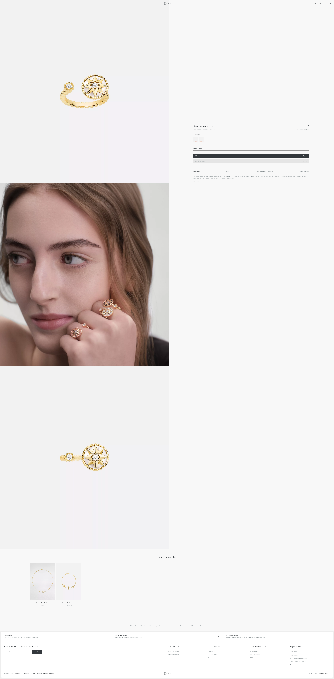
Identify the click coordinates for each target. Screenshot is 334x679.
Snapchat (39, 673)
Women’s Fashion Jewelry (177, 625)
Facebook (26, 673)
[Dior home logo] (167, 3)
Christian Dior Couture (173, 651)
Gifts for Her (133, 625)
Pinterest (33, 673)
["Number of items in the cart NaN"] (330, 3)
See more (196, 181)
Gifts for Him (143, 625)
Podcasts (51, 673)
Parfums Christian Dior (173, 654)
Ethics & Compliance (254, 654)
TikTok (11, 673)
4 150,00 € (251, 156)
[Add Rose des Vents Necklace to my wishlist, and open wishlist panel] (54, 566)
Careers (251, 657)
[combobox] (251, 149)
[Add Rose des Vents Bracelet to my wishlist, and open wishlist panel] (81, 566)
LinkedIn (45, 673)
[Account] (325, 3)
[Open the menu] (4, 3)
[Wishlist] (320, 3)
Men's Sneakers (163, 625)
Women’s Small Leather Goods (195, 625)
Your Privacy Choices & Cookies (298, 658)
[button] (84, 91)
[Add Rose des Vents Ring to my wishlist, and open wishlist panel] (308, 126)
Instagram (17, 673)
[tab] (196, 171)
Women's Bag (153, 625)
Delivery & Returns (213, 654)
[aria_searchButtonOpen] (315, 3)
